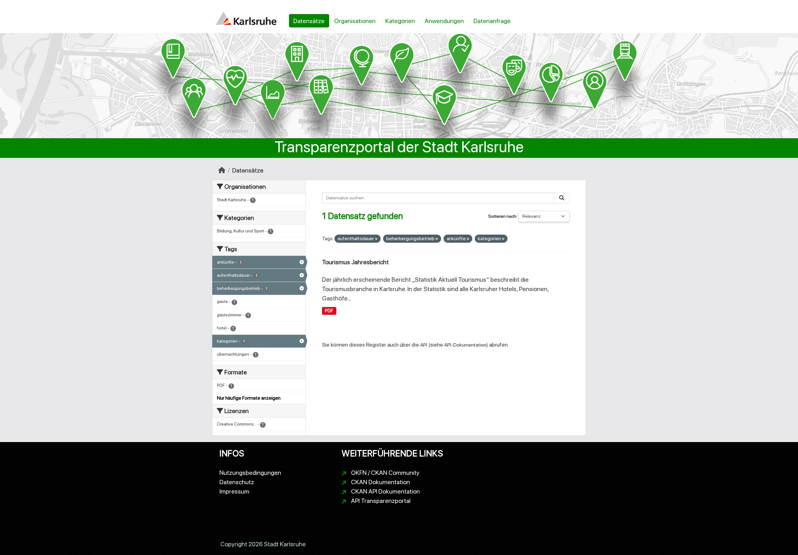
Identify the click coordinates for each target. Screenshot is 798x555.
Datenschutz (236, 482)
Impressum (234, 491)
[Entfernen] (376, 239)
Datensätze (308, 21)
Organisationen (355, 21)
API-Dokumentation (465, 345)
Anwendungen (444, 21)
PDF (329, 311)
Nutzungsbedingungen (250, 472)
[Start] (221, 170)
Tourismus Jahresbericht (355, 262)
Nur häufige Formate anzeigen (249, 398)
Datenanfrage (492, 21)
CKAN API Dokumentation (385, 491)
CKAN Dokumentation (380, 482)
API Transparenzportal (381, 500)
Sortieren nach (502, 216)
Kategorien (400, 21)
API (423, 345)
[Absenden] (562, 197)
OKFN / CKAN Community (385, 472)
